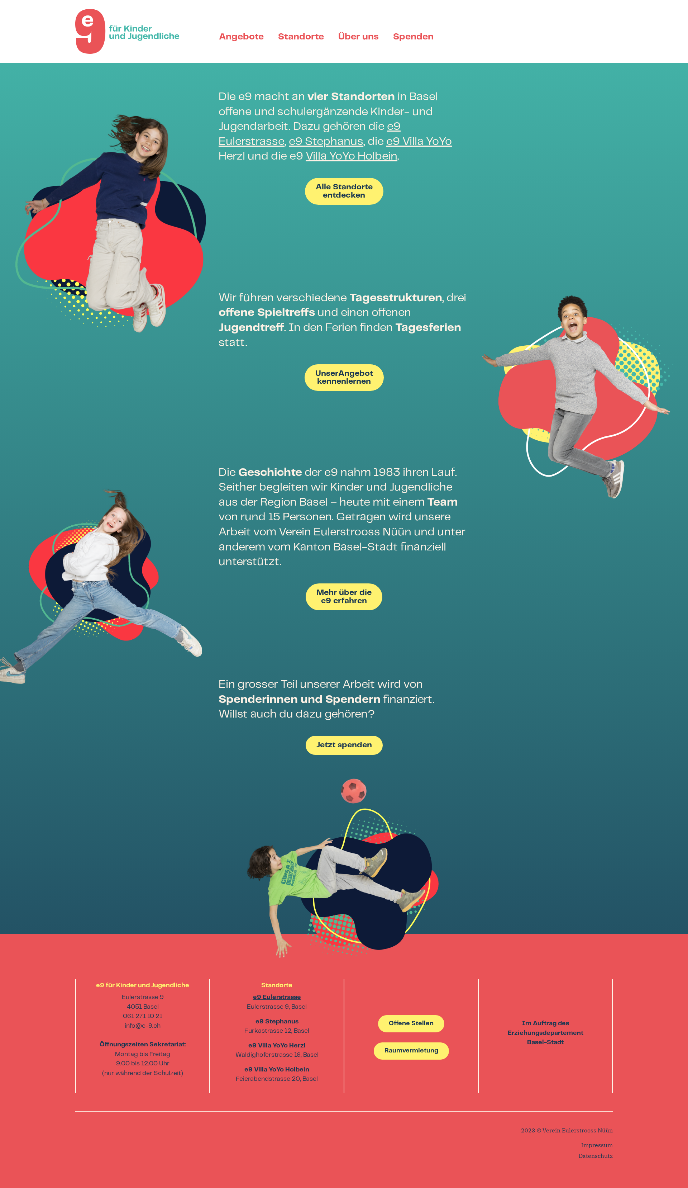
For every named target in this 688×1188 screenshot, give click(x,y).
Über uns (358, 37)
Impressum (597, 1145)
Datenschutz (596, 1155)
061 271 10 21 (142, 1016)
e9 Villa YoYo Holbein (276, 1070)
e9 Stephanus (326, 141)
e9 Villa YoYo (419, 141)
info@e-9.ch (143, 1026)
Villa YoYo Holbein (351, 156)
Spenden (413, 37)
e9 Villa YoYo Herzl (277, 1046)
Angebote (241, 37)
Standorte (301, 37)
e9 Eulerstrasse (277, 997)
